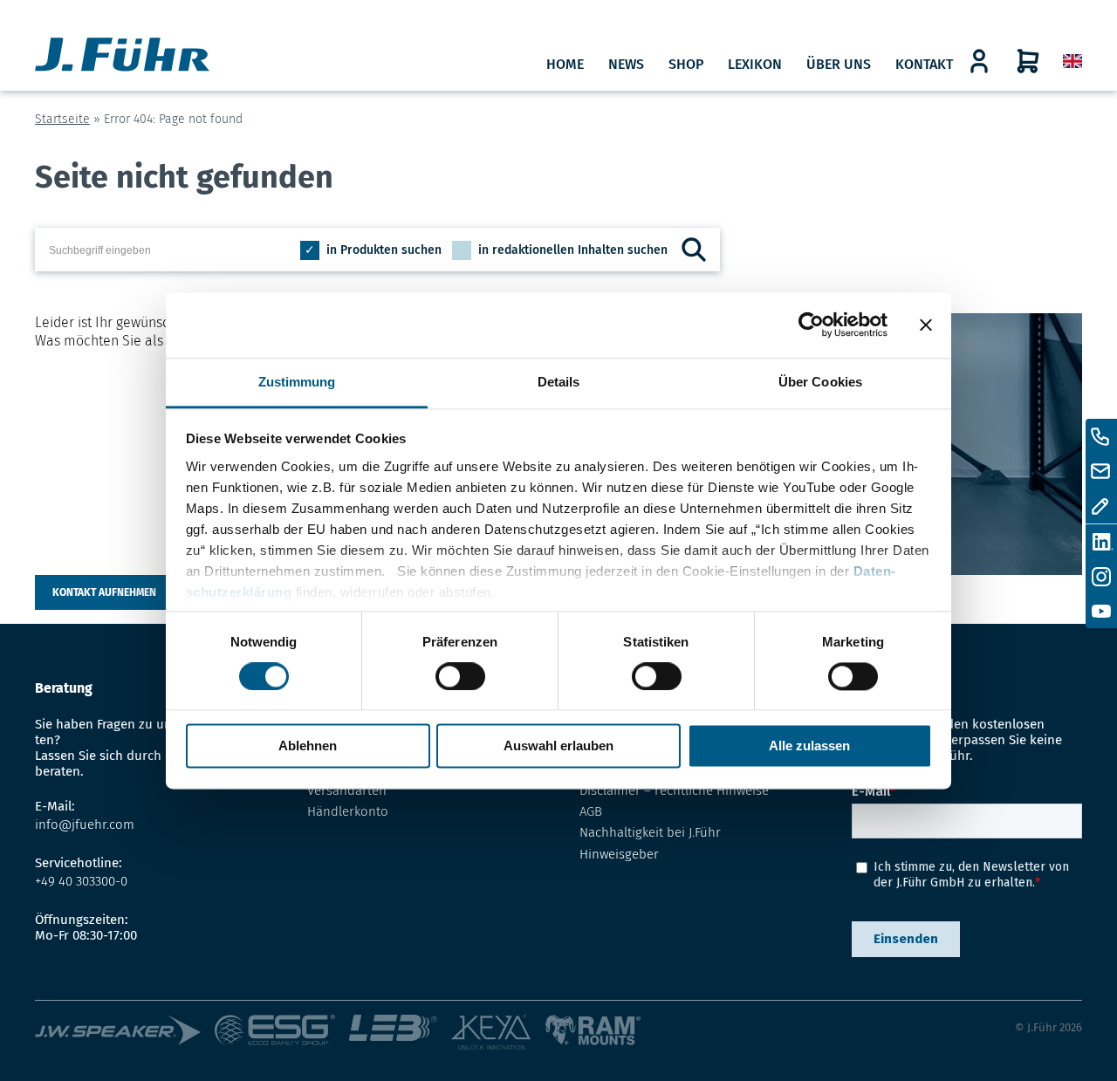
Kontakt (924, 64)
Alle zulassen (809, 746)
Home (565, 64)
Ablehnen (307, 746)
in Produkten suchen (384, 250)
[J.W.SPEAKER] (125, 1034)
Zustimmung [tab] (297, 381)
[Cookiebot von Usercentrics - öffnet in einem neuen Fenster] (811, 324)
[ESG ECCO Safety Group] (282, 1034)
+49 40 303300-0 (81, 881)
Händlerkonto (347, 811)
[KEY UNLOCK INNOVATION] (497, 1034)
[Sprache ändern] (1072, 61)
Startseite (62, 119)
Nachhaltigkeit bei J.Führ (650, 832)
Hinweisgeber (619, 854)
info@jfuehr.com (84, 824)
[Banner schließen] (926, 324)
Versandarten (347, 790)
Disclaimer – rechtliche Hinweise (674, 790)
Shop (685, 64)
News (626, 64)
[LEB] (400, 1034)
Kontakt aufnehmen (104, 592)
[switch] (460, 676)
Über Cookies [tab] (820, 381)
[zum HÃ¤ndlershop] (979, 61)
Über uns (838, 64)
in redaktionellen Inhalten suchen (573, 250)
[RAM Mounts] (593, 1034)
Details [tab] (559, 381)
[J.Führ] (122, 56)
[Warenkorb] (1028, 61)
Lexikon (755, 64)
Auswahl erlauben (558, 746)
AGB (590, 811)
